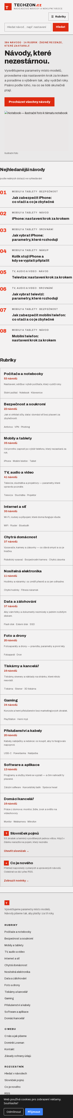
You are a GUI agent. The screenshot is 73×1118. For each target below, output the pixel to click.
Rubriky (58, 16)
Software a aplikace (16, 1011)
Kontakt (9, 1049)
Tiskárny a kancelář (16, 992)
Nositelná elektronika (17, 972)
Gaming (9, 998)
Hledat (60, 27)
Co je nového (12, 1087)
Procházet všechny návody (29, 101)
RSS (7, 1093)
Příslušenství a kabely (17, 1005)
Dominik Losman (14, 1042)
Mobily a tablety (13, 945)
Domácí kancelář (14, 1018)
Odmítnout (14, 1112)
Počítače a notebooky (17, 932)
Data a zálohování (15, 978)
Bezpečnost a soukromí (18, 938)
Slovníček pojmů (14, 1080)
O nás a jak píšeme (15, 1036)
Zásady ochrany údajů (17, 1056)
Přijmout (34, 1112)
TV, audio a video (14, 951)
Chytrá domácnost (15, 965)
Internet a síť (11, 958)
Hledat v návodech (15, 1073)
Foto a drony (12, 985)
